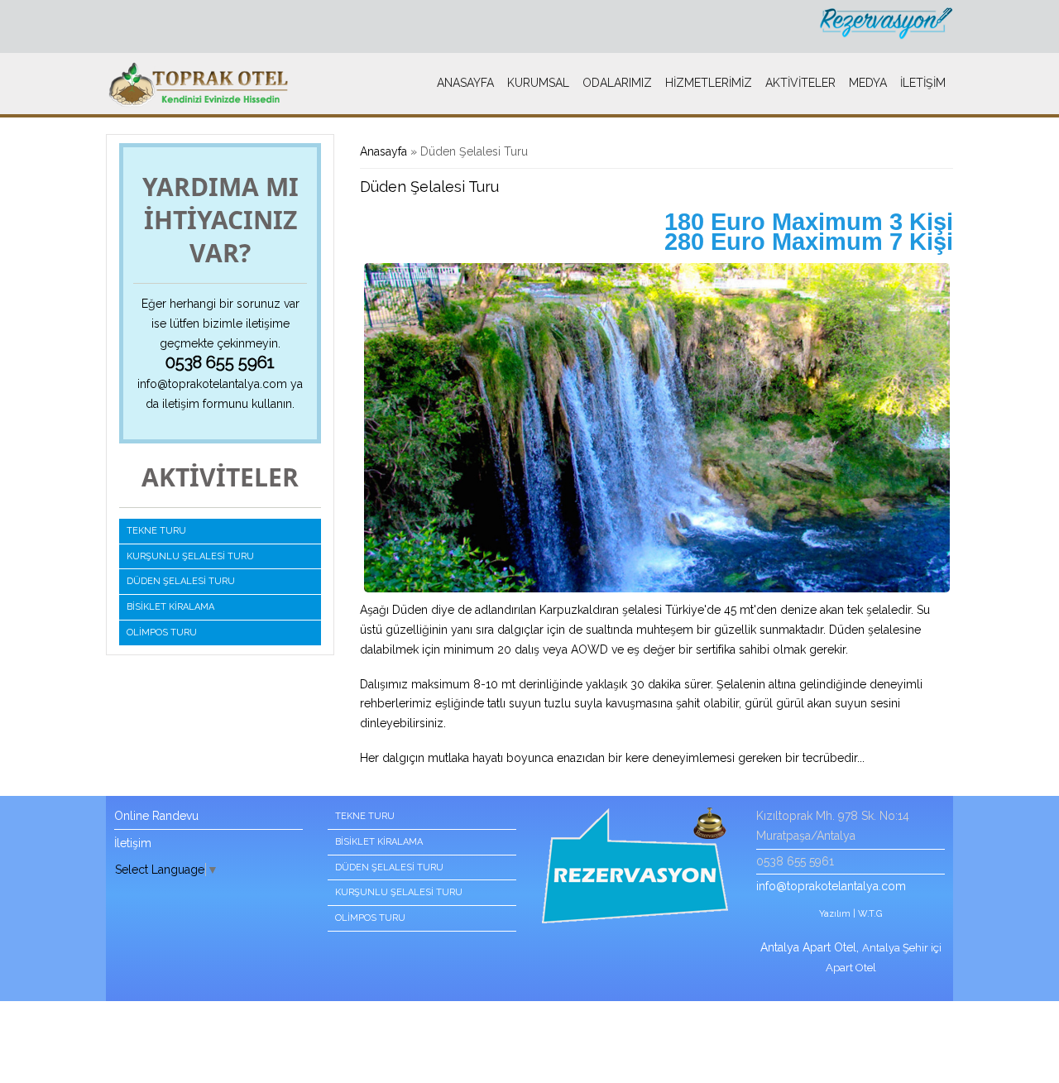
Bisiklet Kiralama (170, 606)
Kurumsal (538, 82)
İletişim (923, 82)
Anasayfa (465, 82)
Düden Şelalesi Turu (181, 581)
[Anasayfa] (199, 85)
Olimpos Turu (162, 632)
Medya (868, 82)
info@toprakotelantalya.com (212, 384)
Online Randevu (156, 815)
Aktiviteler (800, 82)
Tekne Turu (156, 530)
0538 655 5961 (220, 362)
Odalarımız (617, 82)
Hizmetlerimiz (708, 82)
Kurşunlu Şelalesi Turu (190, 556)
